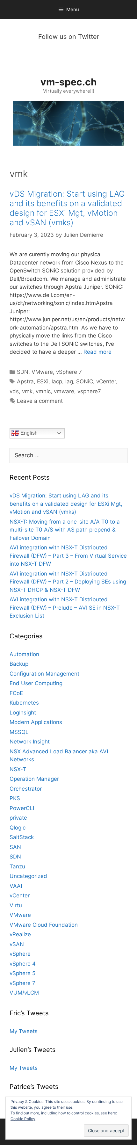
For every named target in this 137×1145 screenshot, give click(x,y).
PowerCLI (22, 808)
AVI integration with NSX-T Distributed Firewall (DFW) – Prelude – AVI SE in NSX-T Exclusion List (65, 607)
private (18, 818)
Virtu (16, 905)
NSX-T (18, 769)
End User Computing (36, 683)
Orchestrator (26, 789)
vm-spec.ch (68, 82)
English (28, 433)
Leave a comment (40, 401)
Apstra (25, 381)
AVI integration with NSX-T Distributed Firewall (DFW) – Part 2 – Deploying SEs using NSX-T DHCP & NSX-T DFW (68, 581)
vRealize (20, 934)
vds (14, 391)
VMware (42, 372)
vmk (27, 391)
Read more (97, 352)
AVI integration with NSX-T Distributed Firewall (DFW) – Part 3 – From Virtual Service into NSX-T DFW (68, 555)
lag (69, 381)
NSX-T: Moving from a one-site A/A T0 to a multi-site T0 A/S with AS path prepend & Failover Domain (65, 529)
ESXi (42, 381)
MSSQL (19, 732)
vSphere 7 (69, 372)
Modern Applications (36, 722)
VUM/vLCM (24, 992)
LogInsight (23, 712)
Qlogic (17, 827)
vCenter (106, 381)
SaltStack (22, 837)
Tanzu (17, 866)
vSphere (20, 954)
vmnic (43, 391)
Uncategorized (28, 876)
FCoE (16, 693)
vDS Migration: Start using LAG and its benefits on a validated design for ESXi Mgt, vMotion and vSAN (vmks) (67, 208)
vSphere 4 (23, 963)
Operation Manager (34, 779)
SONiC (84, 381)
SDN (22, 372)
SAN (15, 847)
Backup (19, 664)
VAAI (16, 886)
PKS (15, 798)
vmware (64, 391)
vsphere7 (89, 391)
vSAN (17, 944)
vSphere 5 (22, 973)
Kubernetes (24, 702)
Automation (24, 654)
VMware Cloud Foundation (44, 925)
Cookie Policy (23, 1118)
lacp (57, 381)
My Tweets (24, 1031)
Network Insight (30, 741)
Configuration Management (44, 673)
